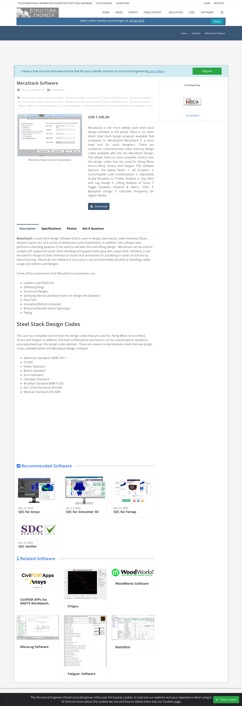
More (217, 21)
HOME (105, 12)
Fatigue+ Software (81, 674)
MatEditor (123, 647)
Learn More (156, 71)
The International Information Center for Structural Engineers (55, 3)
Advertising (123, 3)
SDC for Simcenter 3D (82, 512)
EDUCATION (176, 12)
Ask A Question (93, 228)
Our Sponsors (104, 3)
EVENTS (133, 12)
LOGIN (207, 3)
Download (100, 206)
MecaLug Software (34, 647)
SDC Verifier (27, 546)
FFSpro (73, 606)
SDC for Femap (125, 512)
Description (27, 228)
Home (184, 33)
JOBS (192, 12)
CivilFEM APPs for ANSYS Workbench (34, 601)
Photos (72, 228)
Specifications (51, 228)
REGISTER (219, 3)
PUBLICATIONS (152, 12)
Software (196, 33)
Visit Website (192, 115)
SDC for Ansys (29, 512)
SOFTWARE (207, 12)
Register (207, 71)
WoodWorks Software (132, 583)
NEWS (119, 12)
